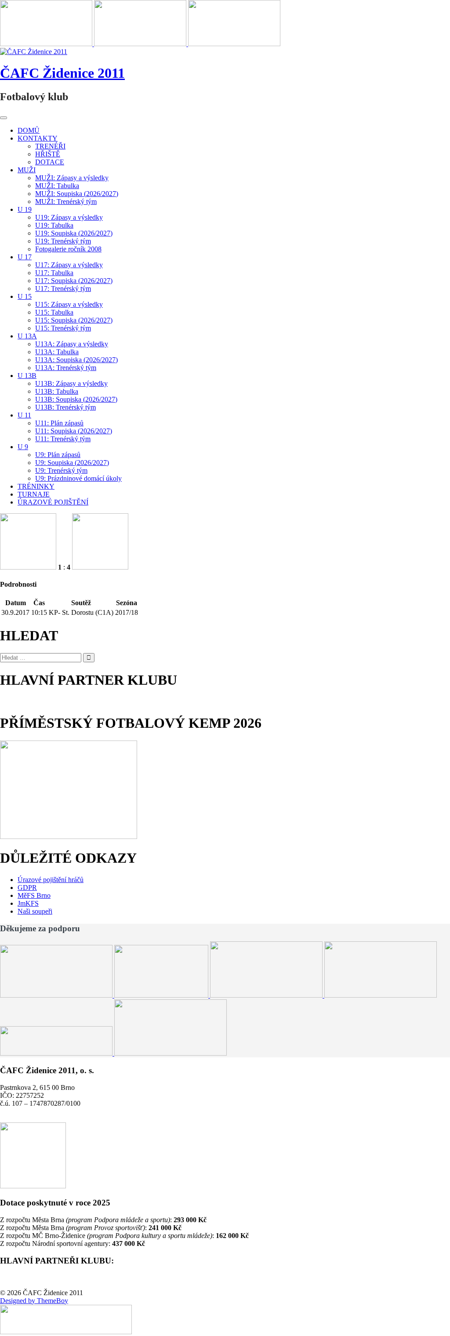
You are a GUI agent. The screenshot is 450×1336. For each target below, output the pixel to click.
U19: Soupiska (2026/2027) (73, 233)
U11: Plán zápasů (59, 423)
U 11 (24, 415)
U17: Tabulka (54, 272)
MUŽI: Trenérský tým (66, 201)
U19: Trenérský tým (63, 241)
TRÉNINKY (36, 486)
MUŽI (27, 170)
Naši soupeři (35, 911)
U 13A (27, 336)
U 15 (25, 296)
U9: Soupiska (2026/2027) (72, 462)
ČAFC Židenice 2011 (62, 73)
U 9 (23, 446)
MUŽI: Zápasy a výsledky (72, 178)
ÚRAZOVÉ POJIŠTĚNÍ (53, 502)
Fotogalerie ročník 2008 (68, 249)
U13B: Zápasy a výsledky (71, 383)
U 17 (25, 257)
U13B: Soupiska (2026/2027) (76, 399)
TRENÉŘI (50, 146)
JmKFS (28, 903)
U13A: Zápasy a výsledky (71, 344)
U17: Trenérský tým (63, 288)
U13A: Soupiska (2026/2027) (76, 359)
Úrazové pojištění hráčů (50, 879)
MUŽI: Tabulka (57, 185)
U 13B (27, 375)
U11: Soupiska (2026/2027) (73, 431)
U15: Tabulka (54, 312)
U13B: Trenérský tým (65, 407)
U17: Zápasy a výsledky (69, 265)
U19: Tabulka (54, 225)
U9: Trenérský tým (61, 470)
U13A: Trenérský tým (65, 367)
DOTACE (49, 162)
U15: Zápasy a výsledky (69, 304)
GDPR (27, 887)
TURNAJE (34, 494)
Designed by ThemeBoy (34, 1300)
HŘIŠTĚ (47, 154)
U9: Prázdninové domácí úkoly (78, 478)
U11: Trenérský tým (63, 439)
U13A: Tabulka (57, 352)
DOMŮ (29, 130)
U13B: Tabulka (56, 391)
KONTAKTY (38, 138)
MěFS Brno (34, 895)
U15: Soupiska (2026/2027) (73, 320)
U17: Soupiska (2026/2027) (73, 280)
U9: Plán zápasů (57, 454)
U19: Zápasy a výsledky (69, 217)
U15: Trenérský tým (63, 328)
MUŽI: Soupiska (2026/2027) (76, 193)
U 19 (25, 209)
